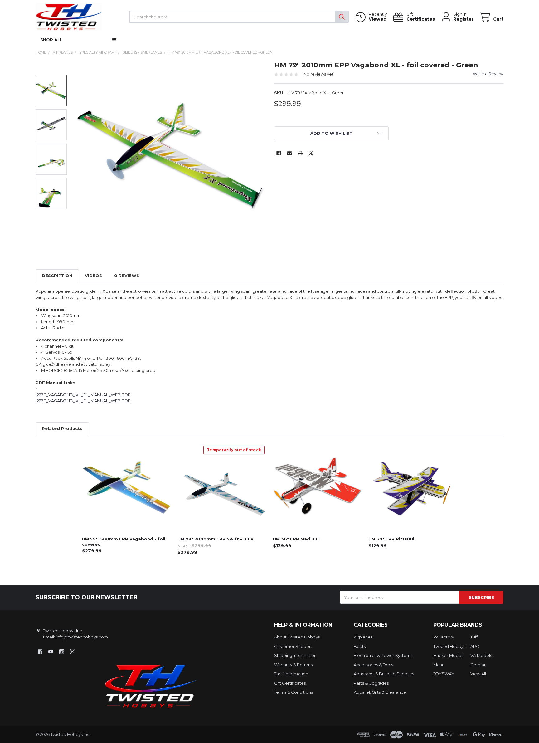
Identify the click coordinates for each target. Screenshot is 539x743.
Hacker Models (448, 655)
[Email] (289, 153)
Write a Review (488, 73)
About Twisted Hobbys (297, 636)
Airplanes (363, 636)
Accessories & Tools (373, 664)
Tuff (474, 636)
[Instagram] (61, 651)
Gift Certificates (290, 683)
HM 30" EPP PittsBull (391, 538)
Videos (93, 275)
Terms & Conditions (293, 692)
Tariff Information (291, 673)
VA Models (481, 655)
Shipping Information (295, 655)
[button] (331, 133)
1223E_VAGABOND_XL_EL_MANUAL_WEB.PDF (83, 394)
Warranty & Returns (293, 664)
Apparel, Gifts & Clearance (380, 692)
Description (57, 275)
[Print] (300, 153)
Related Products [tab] (62, 428)
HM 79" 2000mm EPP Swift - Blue (215, 538)
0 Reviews (126, 275)
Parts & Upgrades (371, 683)
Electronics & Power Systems (383, 655)
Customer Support (293, 646)
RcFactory (443, 636)
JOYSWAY (443, 673)
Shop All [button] (51, 39)
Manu (438, 664)
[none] (170, 156)
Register (463, 19)
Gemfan (478, 664)
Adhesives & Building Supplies (384, 673)
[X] (310, 153)
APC (474, 646)
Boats (360, 646)
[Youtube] (50, 651)
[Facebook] (278, 153)
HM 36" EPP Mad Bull (296, 538)
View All (478, 673)
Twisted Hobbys (449, 646)
